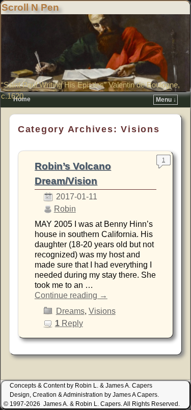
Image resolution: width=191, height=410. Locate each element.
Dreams (70, 311)
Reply (69, 323)
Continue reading (71, 295)
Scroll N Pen (30, 7)
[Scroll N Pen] (95, 53)
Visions (102, 311)
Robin (65, 208)
